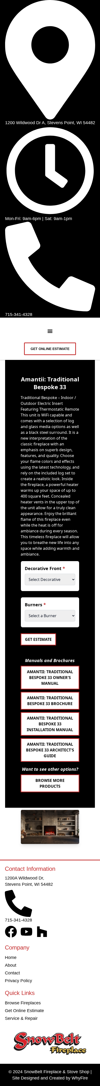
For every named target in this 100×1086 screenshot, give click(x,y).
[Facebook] (11, 932)
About (10, 965)
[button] (50, 331)
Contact (12, 973)
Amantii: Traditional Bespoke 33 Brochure (50, 700)
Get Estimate (38, 639)
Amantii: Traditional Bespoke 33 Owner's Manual (50, 677)
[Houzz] (42, 932)
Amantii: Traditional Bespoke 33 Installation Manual (50, 723)
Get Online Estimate (24, 1010)
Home (11, 957)
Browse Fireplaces (23, 1002)
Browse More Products (50, 783)
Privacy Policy (18, 980)
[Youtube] (26, 932)
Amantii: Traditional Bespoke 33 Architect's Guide (50, 750)
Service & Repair (21, 1018)
